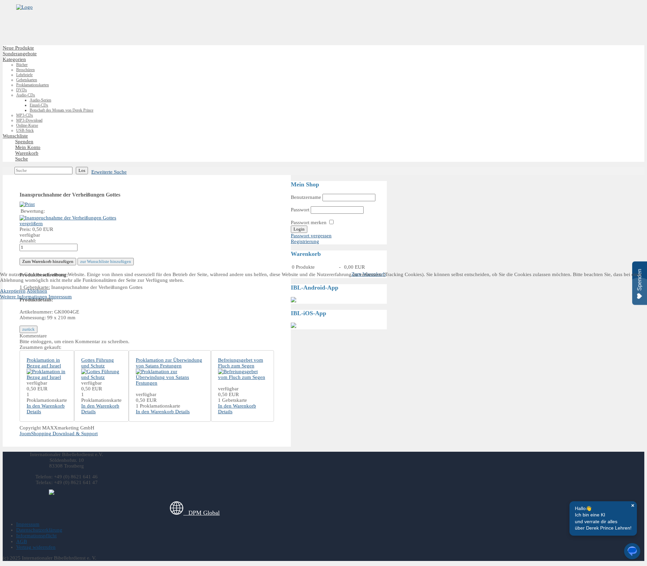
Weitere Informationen (23, 296)
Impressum (60, 296)
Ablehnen (37, 291)
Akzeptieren (13, 291)
